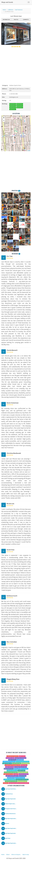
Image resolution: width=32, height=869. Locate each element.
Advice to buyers (15, 854)
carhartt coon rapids (17, 763)
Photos (16, 19)
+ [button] (3, 118)
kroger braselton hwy (8, 774)
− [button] (3, 120)
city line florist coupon (20, 777)
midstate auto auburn (23, 774)
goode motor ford (11, 777)
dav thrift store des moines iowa (22, 761)
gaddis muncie (22, 756)
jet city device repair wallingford (11, 772)
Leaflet (28, 150)
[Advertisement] (16, 66)
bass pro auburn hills (22, 781)
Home (4, 9)
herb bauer (6, 783)
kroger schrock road (9, 767)
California (10, 9)
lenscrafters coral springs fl (9, 779)
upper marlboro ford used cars (12, 775)
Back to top (26, 854)
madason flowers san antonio (9, 761)
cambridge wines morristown (20, 767)
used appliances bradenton (12, 756)
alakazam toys (24, 765)
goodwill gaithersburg (8, 768)
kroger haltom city (12, 759)
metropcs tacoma (21, 770)
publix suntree (17, 768)
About (8, 854)
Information (6, 19)
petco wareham (25, 768)
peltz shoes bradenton (22, 772)
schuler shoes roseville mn (20, 758)
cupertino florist (22, 775)
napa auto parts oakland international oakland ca (18, 783)
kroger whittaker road (7, 763)
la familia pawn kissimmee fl (11, 781)
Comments (26, 19)
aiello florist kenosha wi (12, 770)
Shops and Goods (7, 2)
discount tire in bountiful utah (22, 779)
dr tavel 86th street (10, 758)
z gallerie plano (20, 759)
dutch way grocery (25, 763)
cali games (16, 774)
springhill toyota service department (12, 765)
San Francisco (18, 9)
